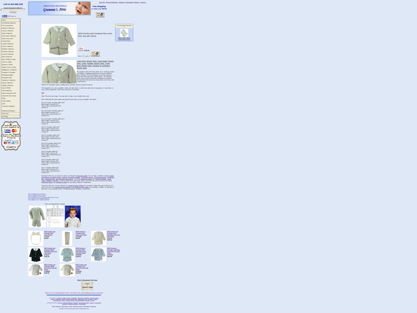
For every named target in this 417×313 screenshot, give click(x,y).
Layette (95, 299)
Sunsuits (90, 299)
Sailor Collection (7, 33)
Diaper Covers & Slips (9, 67)
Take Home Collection (9, 36)
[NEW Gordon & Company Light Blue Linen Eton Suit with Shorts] (98, 261)
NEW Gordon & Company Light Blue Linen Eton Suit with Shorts (113, 250)
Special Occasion (7, 38)
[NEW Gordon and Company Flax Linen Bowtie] (35, 245)
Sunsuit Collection (7, 54)
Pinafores (86, 298)
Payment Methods (112, 2)
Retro (63, 300)
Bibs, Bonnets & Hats (9, 59)
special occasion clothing (76, 185)
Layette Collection (7, 44)
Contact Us (93, 306)
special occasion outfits (81, 187)
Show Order (86, 306)
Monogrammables (7, 75)
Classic (64, 298)
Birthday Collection (8, 49)
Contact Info (98, 302)
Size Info (102, 2)
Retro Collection (7, 57)
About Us (58, 306)
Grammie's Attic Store (9, 96)
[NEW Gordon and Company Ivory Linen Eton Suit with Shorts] (67, 276)
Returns (136, 2)
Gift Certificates (7, 90)
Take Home (80, 298)
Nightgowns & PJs (82, 299)
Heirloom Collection (8, 28)
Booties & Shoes (7, 64)
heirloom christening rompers (71, 177)
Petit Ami (55, 181)
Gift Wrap (64, 304)
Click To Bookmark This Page (87, 280)
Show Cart (5, 113)
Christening (74, 298)
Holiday (53, 299)
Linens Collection (7, 46)
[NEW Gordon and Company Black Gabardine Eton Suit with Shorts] (35, 262)
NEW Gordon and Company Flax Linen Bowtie (49, 233)
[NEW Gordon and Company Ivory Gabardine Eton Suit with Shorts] (98, 245)
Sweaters (87, 300)
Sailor (68, 298)
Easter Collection (7, 83)
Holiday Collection (7, 85)
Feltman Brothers (101, 179)
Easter (63, 299)
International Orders (84, 302)
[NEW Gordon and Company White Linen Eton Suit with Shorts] (35, 276)
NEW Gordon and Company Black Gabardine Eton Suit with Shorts (50, 250)
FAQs (4, 98)
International (129, 2)
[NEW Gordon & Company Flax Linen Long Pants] (67, 245)
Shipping (121, 2)
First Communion (7, 25)
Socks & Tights (7, 62)
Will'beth (49, 181)
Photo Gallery (6, 101)
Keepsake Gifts (7, 77)
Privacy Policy (65, 306)
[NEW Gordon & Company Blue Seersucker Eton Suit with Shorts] (67, 262)
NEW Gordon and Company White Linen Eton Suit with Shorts (50, 267)
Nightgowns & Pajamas (9, 70)
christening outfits (82, 176)
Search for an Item (77, 306)
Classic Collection (7, 31)
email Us (143, 2)
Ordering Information (8, 111)
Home (4, 20)
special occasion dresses (63, 187)
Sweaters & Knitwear (8, 72)
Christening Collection (9, 23)
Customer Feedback (8, 106)
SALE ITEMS (6, 88)
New (42, 93)
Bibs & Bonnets (57, 300)
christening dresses (87, 177)
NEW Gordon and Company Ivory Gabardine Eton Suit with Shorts (113, 234)
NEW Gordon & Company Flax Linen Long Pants (81, 233)
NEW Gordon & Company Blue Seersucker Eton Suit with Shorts (81, 250)
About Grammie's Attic (9, 93)
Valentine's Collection (8, 80)
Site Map (5, 116)
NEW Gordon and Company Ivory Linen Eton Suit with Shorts (82, 267)
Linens (92, 300)
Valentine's (58, 299)
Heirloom (60, 298)
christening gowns (86, 179)
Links (3, 103)
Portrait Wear (6, 41)
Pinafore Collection (8, 51)
